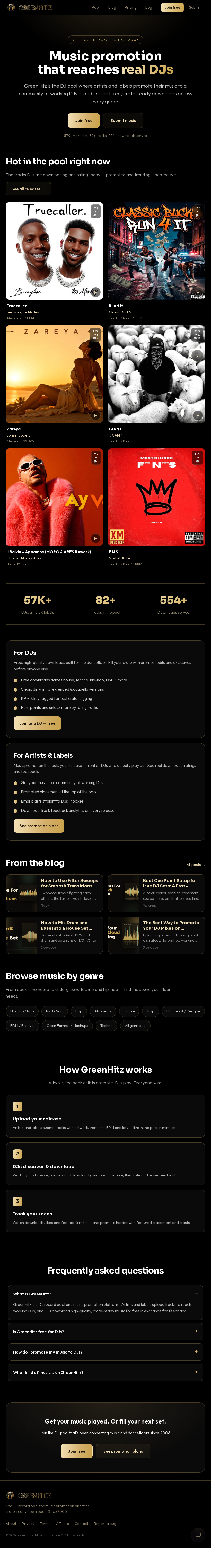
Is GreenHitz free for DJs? (38, 1331)
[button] (96, 292)
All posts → (196, 864)
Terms (45, 1523)
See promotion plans (39, 825)
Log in (150, 7)
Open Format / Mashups (67, 1025)
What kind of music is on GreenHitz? (48, 1372)
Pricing (131, 7)
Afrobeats (103, 1011)
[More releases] (197, 356)
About (11, 1523)
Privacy (28, 1523)
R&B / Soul (54, 1011)
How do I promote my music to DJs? (48, 1352)
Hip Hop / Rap (22, 1011)
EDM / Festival (22, 1025)
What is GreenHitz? (32, 1293)
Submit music (123, 120)
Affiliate (62, 1523)
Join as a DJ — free (37, 723)
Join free (172, 7)
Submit (195, 7)
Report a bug (105, 1523)
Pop (78, 1011)
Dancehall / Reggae (183, 1011)
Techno (106, 1025)
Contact (81, 1523)
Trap (150, 1011)
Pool (96, 7)
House (129, 1011)
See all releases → (28, 188)
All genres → (135, 1025)
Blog (112, 7)
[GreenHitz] (29, 7)
